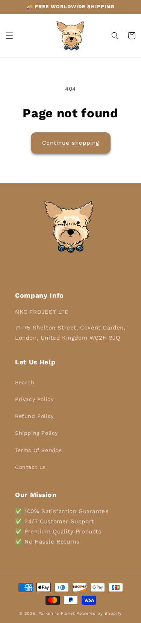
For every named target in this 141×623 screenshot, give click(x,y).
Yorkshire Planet (57, 613)
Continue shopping (70, 142)
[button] (9, 35)
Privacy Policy (34, 399)
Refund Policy (34, 416)
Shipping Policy (36, 433)
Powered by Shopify (99, 613)
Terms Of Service (38, 450)
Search (25, 382)
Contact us (30, 467)
